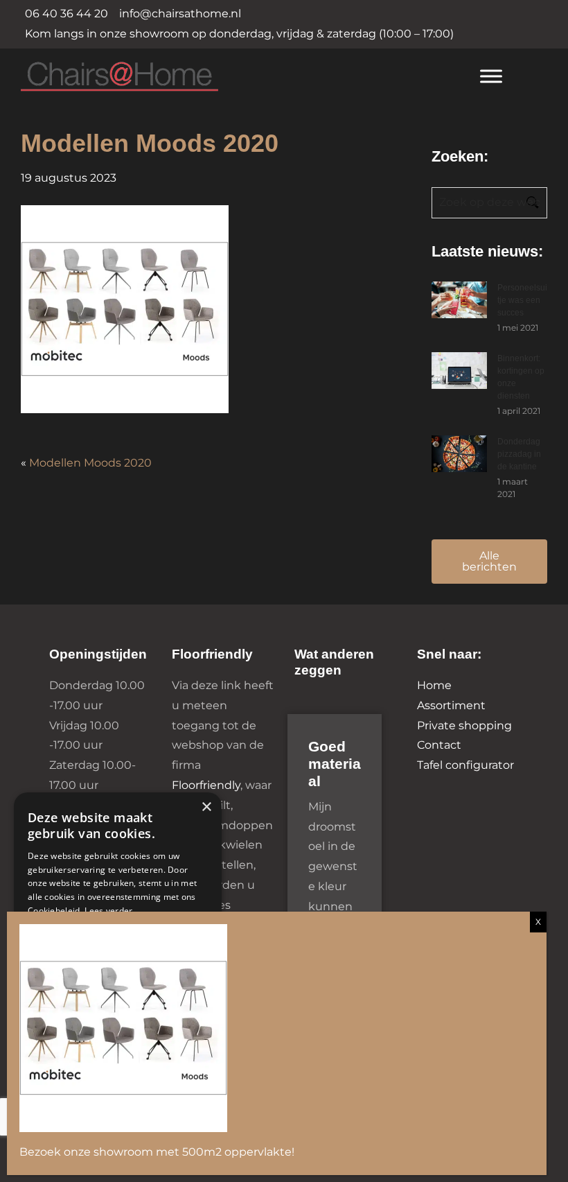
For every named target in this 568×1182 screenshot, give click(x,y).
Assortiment (451, 705)
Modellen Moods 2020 (90, 462)
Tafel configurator (465, 765)
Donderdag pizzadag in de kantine (519, 454)
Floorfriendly (206, 785)
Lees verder (108, 910)
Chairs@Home (236, 77)
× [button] (206, 807)
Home (434, 685)
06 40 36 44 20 (66, 13)
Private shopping (464, 725)
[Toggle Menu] (491, 75)
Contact (439, 744)
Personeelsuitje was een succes (522, 300)
